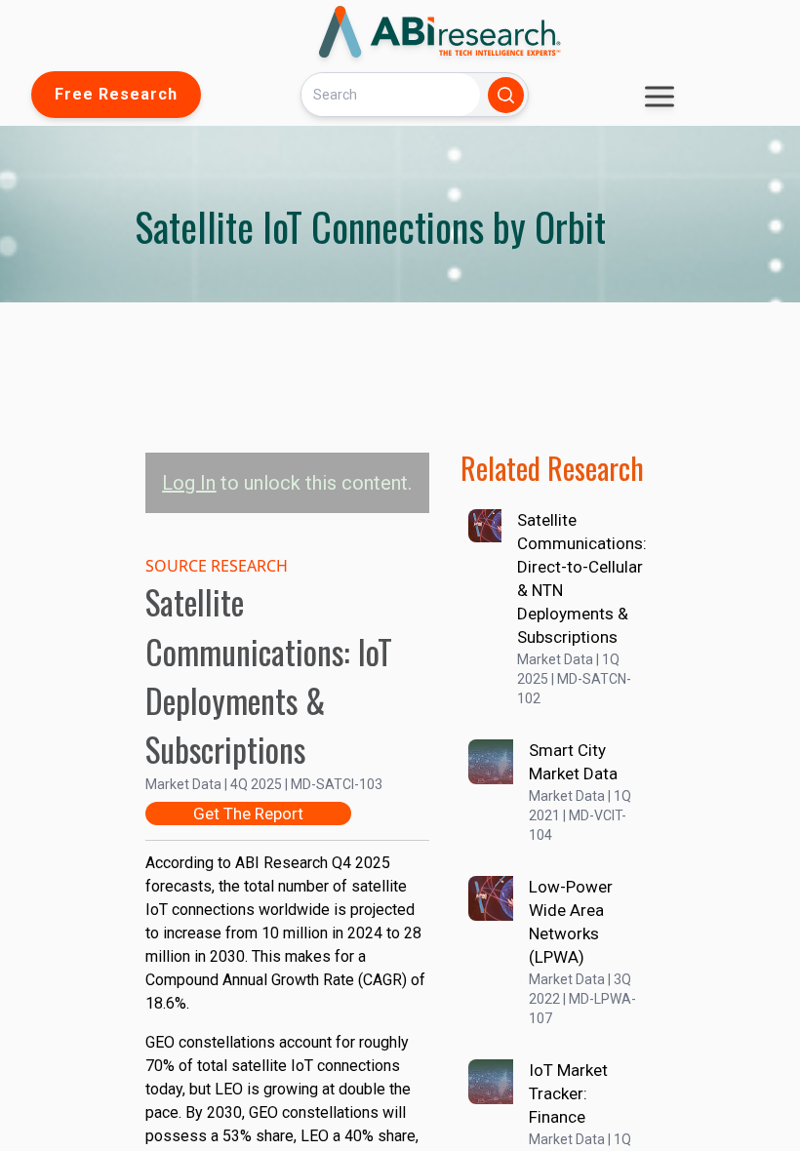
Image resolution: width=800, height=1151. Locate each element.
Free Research (116, 94)
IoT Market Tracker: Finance (568, 1093)
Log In (189, 483)
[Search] (506, 95)
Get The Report (248, 813)
